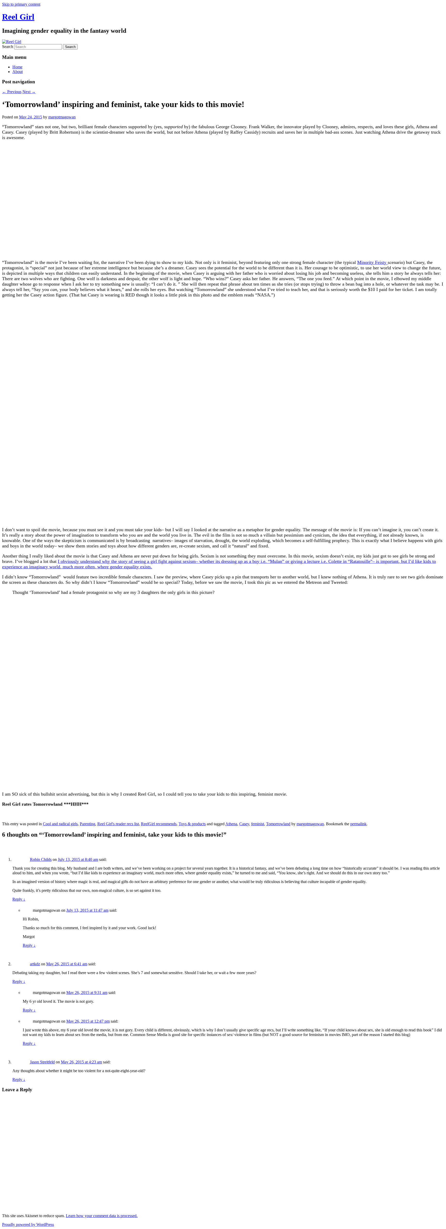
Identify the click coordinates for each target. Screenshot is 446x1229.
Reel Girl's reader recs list (118, 824)
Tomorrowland (278, 824)
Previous (11, 92)
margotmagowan (62, 117)
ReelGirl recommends (159, 824)
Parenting (87, 824)
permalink (358, 824)
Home (17, 67)
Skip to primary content (21, 4)
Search (7, 46)
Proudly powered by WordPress (28, 1224)
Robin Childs (41, 859)
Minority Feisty (372, 262)
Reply (18, 899)
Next (29, 92)
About (17, 71)
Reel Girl (18, 16)
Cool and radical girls (60, 824)
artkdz (35, 964)
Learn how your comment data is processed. (102, 1216)
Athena (231, 824)
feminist (257, 824)
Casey (244, 824)
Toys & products (192, 824)
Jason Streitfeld (42, 1062)
